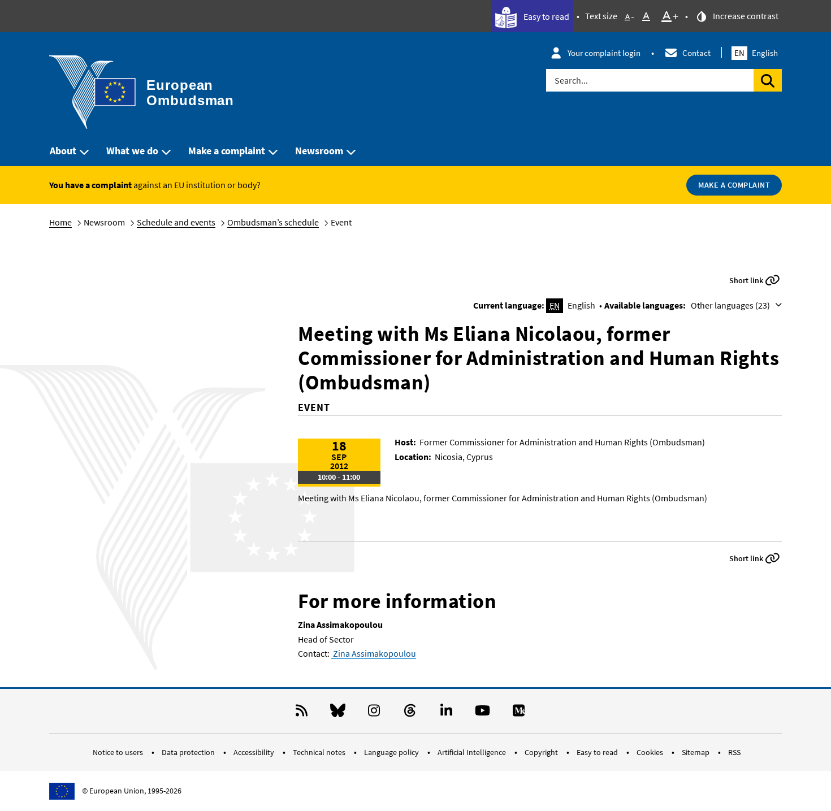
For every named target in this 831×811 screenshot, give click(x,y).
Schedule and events (176, 222)
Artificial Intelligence (473, 752)
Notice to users (119, 752)
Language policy (392, 752)
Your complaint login (604, 52)
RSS (734, 752)
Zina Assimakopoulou (373, 653)
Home (60, 222)
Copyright (542, 752)
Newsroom (319, 150)
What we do (132, 150)
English (756, 52)
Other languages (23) (731, 305)
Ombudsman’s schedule (273, 222)
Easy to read (545, 16)
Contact (696, 52)
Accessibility (254, 752)
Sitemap (696, 752)
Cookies (651, 752)
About (63, 150)
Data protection (189, 752)
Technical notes (320, 752)
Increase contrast (744, 15)
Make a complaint (226, 150)
